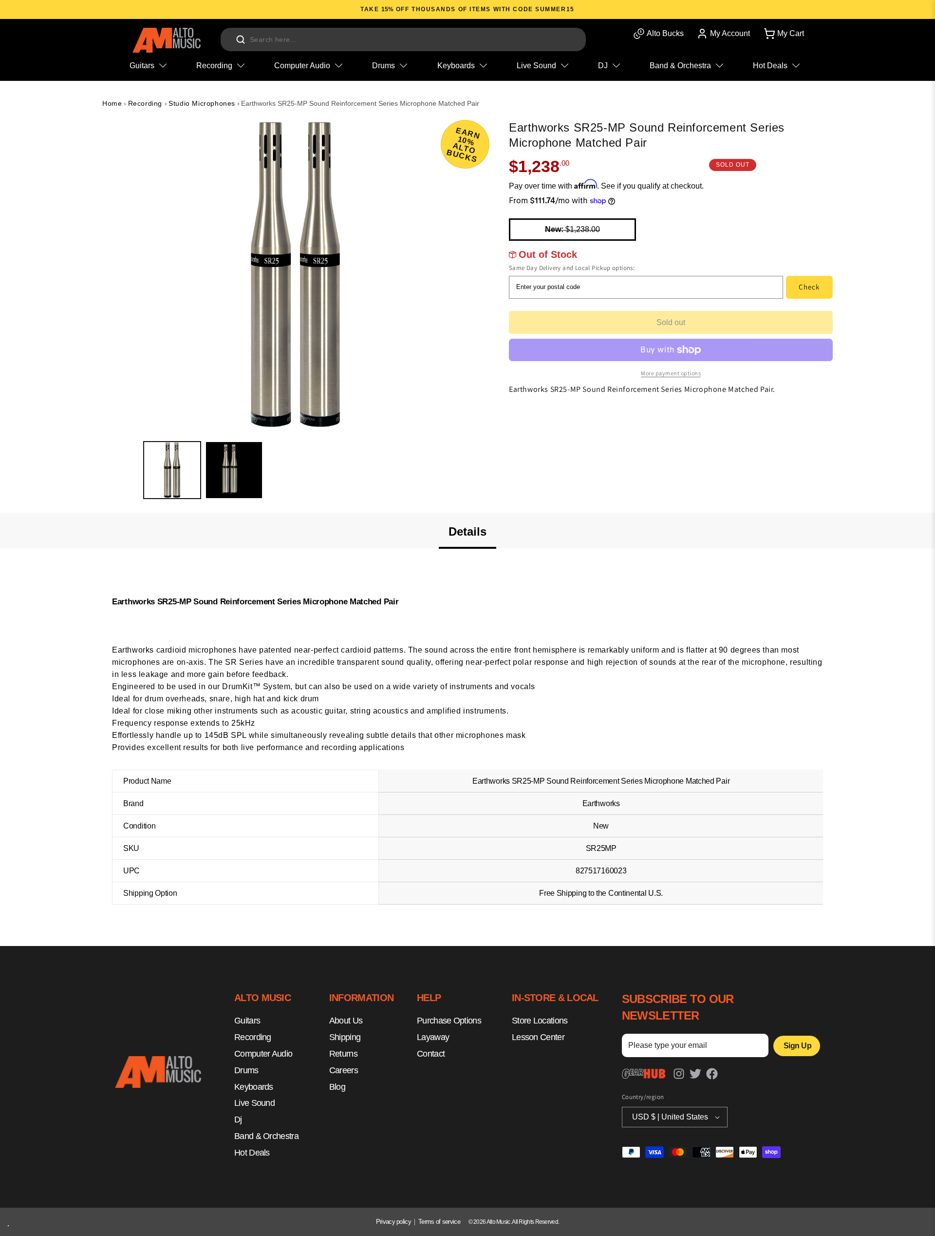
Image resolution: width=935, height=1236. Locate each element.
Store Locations (540, 1021)
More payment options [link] (671, 373)
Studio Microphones (201, 103)
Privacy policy (393, 1221)
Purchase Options (449, 1021)
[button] (783, 33)
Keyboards (253, 1087)
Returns (343, 1054)
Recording (146, 103)
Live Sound (254, 1103)
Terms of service (439, 1221)
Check (809, 286)
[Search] (240, 39)
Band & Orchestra (266, 1136)
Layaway (433, 1038)
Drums (246, 1070)
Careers (343, 1070)
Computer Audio (263, 1054)
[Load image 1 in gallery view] (172, 470)
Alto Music (498, 1221)
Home (112, 103)
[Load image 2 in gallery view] (234, 470)
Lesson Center (538, 1038)
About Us (345, 1021)
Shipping (344, 1038)
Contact (431, 1054)
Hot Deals (252, 1153)
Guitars (247, 1021)
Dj (238, 1120)
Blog (337, 1087)
